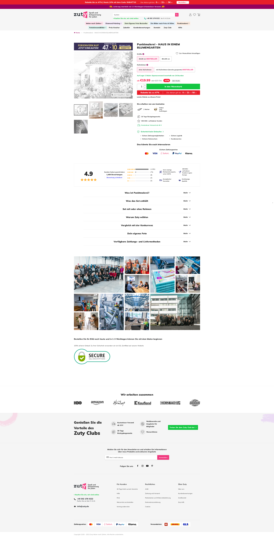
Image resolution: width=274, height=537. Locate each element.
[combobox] (144, 14)
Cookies (147, 506)
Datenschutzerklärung (152, 502)
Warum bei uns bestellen (125, 502)
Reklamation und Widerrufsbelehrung (158, 498)
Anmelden (163, 457)
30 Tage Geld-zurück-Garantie (127, 489)
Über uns (181, 489)
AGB (146, 489)
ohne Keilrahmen (145, 70)
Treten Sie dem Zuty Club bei (182, 427)
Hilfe (118, 493)
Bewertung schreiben (114, 177)
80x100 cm (166, 59)
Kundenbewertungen (185, 493)
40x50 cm (148, 59)
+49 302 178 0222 (85, 499)
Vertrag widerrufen (123, 506)
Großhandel (182, 498)
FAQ (118, 498)
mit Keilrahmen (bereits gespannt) (174, 70)
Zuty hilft (181, 502)
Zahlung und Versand (152, 493)
